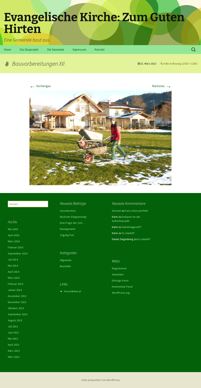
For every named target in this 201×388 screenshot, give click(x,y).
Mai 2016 (13, 229)
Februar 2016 (15, 247)
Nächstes (162, 86)
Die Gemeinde (55, 49)
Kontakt (100, 49)
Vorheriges (40, 86)
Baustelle (65, 266)
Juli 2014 (13, 259)
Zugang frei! (67, 235)
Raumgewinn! (67, 229)
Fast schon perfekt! (136, 210)
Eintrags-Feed (120, 280)
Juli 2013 (13, 326)
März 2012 (14, 357)
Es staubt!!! (128, 233)
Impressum (79, 49)
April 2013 (13, 344)
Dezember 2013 (17, 296)
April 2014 (13, 271)
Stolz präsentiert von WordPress (100, 380)
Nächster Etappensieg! (73, 217)
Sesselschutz (68, 210)
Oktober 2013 (16, 308)
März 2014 (14, 278)
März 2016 (14, 241)
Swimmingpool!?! (131, 227)
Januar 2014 (15, 290)
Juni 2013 (13, 332)
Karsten (116, 210)
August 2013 (15, 320)
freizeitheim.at (72, 291)
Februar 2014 (15, 284)
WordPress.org (121, 292)
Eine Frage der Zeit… (72, 223)
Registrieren (119, 268)
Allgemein (65, 260)
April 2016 (13, 235)
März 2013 (14, 350)
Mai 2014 (13, 265)
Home (7, 49)
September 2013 (17, 314)
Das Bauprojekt (29, 49)
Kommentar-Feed (122, 286)
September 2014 (17, 253)
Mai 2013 (13, 338)
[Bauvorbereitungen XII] (100, 137)
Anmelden (118, 274)
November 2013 (17, 302)
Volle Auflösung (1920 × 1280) (180, 63)
